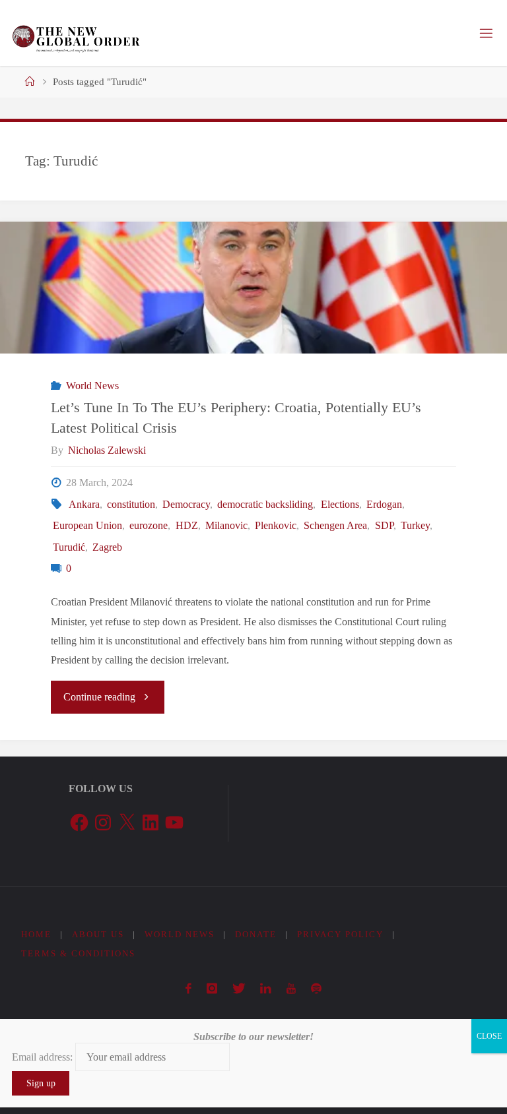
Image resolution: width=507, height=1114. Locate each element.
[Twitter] (238, 989)
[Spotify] (316, 989)
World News (92, 386)
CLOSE (489, 1036)
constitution (131, 505)
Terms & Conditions (78, 953)
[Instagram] (212, 989)
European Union (87, 526)
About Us (98, 934)
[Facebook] (188, 989)
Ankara (84, 505)
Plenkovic (275, 526)
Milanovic (226, 526)
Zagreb (107, 547)
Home (36, 934)
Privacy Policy (340, 934)
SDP (384, 526)
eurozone (148, 526)
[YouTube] (291, 989)
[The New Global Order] (75, 33)
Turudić (69, 547)
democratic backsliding (265, 505)
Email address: (43, 1057)
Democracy (186, 505)
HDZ (186, 526)
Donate (256, 934)
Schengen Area (335, 526)
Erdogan (384, 505)
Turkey (415, 526)
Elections (339, 505)
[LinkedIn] (266, 989)
